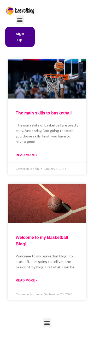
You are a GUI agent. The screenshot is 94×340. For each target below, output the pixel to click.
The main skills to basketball (44, 113)
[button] (20, 19)
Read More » (27, 155)
